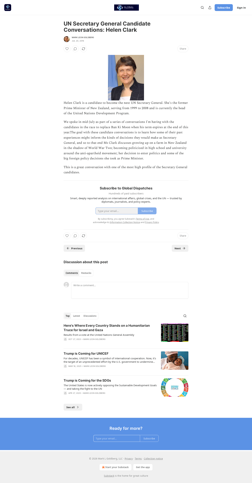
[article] (126, 334)
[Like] (67, 48)
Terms (138, 458)
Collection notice (153, 458)
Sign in (241, 7)
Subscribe (223, 7)
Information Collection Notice (125, 222)
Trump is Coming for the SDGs (87, 380)
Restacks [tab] (86, 273)
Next (178, 248)
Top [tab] (68, 315)
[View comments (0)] (75, 48)
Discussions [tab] (89, 315)
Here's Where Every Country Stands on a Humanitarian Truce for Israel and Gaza (107, 328)
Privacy (129, 458)
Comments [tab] (72, 273)
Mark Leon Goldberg (83, 37)
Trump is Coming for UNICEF (86, 354)
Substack (109, 475)
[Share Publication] (209, 7)
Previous (76, 248)
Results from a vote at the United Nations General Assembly (99, 334)
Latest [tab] (76, 315)
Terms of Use (142, 218)
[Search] (202, 7)
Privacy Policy (152, 222)
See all (70, 407)
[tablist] (78, 273)
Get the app (143, 467)
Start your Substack (117, 467)
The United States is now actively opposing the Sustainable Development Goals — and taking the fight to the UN (110, 386)
